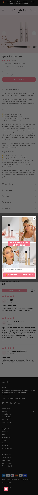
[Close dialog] (34, 218)
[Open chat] (6, 489)
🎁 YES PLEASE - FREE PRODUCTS (19, 275)
